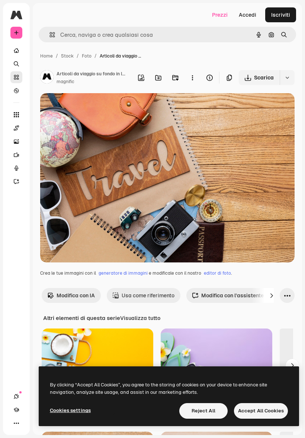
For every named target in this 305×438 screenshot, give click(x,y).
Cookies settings (70, 410)
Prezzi (220, 15)
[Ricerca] (16, 64)
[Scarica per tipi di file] (287, 77)
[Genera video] (16, 155)
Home (46, 56)
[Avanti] (271, 295)
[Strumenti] (16, 115)
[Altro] (16, 423)
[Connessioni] (16, 396)
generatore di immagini (123, 273)
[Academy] (16, 410)
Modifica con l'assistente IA (235, 295)
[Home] (16, 50)
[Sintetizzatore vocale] (16, 168)
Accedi (247, 15)
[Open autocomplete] (49, 34)
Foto (87, 56)
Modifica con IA (76, 295)
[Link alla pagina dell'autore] (47, 78)
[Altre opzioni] (192, 77)
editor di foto (217, 273)
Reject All (203, 411)
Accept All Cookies (261, 411)
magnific (65, 82)
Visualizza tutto (140, 318)
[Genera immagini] (16, 141)
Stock (67, 56)
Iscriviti (280, 15)
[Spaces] (16, 128)
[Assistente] (16, 181)
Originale (89, 107)
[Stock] (16, 77)
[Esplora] (16, 91)
